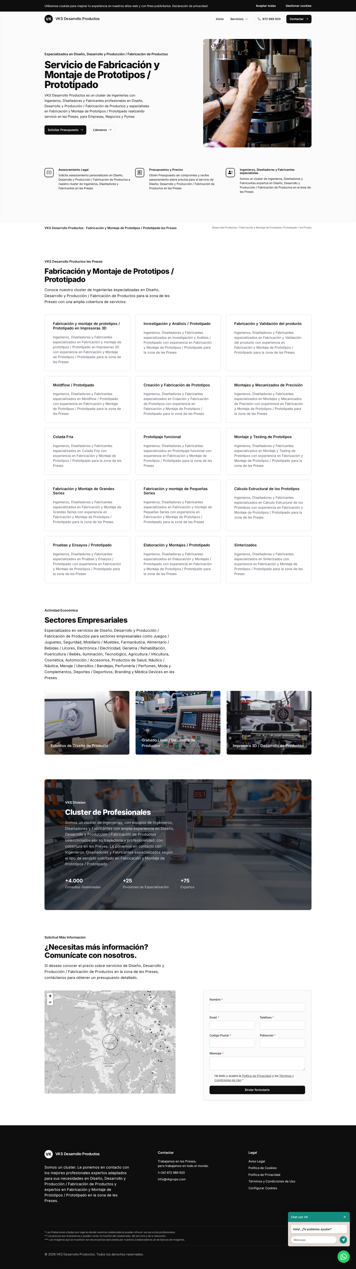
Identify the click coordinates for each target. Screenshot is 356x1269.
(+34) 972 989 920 (171, 1173)
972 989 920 (271, 19)
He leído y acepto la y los (254, 1078)
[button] (110, 1042)
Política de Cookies (262, 1168)
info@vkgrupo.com (172, 1179)
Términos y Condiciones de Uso (271, 1181)
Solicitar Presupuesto (63, 130)
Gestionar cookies (299, 5)
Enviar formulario (257, 1089)
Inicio (220, 19)
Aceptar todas (266, 5)
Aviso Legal (256, 1161)
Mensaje (217, 1053)
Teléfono (267, 1017)
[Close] (344, 1217)
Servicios (237, 19)
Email (214, 1017)
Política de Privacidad (256, 1075)
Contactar (297, 19)
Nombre (216, 999)
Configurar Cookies (262, 1188)
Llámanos (100, 130)
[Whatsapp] (343, 1256)
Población (268, 1035)
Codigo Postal (220, 1035)
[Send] (343, 1239)
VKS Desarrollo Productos (77, 18)
